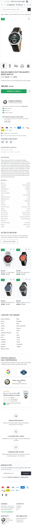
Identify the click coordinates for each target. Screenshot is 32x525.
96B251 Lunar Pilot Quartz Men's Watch (23, 302)
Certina (3, 326)
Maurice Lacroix (5, 349)
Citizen (2, 328)
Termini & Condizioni (21, 518)
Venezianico (20, 344)
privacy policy (24, 477)
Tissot (18, 339)
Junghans (3, 342)
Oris (17, 332)
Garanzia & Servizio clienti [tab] (10, 152)
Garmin (3, 335)
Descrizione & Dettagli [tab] (9, 147)
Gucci (2, 337)
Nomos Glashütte (21, 326)
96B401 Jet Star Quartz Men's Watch (8, 272)
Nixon (18, 323)
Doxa (2, 330)
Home (2, 14)
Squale (18, 337)
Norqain (19, 328)
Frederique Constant (6, 332)
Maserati (3, 346)
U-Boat (18, 342)
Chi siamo (18, 506)
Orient (18, 330)
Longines (3, 344)
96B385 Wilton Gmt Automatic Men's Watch (8, 302)
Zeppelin (19, 346)
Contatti (18, 508)
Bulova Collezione (9, 241)
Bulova (7, 14)
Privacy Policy (19, 520)
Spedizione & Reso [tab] (7, 149)
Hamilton (3, 339)
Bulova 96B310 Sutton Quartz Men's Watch (20, 14)
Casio (2, 323)
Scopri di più (25, 106)
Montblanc (19, 321)
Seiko (18, 335)
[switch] (3, 523)
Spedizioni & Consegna (7, 520)
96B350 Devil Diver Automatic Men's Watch (23, 272)
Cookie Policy (19, 521)
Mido (18, 319)
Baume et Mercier (5, 319)
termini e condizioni (13, 477)
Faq (17, 509)
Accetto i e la (15, 477)
